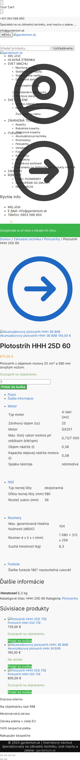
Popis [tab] (12, 394)
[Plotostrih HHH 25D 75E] (44, 619)
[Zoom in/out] (1, 755)
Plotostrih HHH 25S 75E (24, 674)
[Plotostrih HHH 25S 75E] (44, 670)
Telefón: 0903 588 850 (25, 215)
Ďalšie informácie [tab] (20, 398)
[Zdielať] (9, 755)
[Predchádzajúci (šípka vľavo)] (1, 759)
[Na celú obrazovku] (5, 755)
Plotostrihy (52, 239)
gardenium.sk (46, 750)
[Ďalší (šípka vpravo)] (5, 759)
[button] (6, 213)
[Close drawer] (1, 11)
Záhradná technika (27, 239)
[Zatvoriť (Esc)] (13, 755)
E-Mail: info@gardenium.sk (27, 211)
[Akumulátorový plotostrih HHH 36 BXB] (44, 645)
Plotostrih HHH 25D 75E (24, 623)
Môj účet (14, 207)
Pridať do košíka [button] (20, 641)
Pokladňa (14, 133)
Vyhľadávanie (63, 48)
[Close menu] (1, 2)
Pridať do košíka (13, 387)
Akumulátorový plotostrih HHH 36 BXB (34, 648)
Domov (5, 239)
